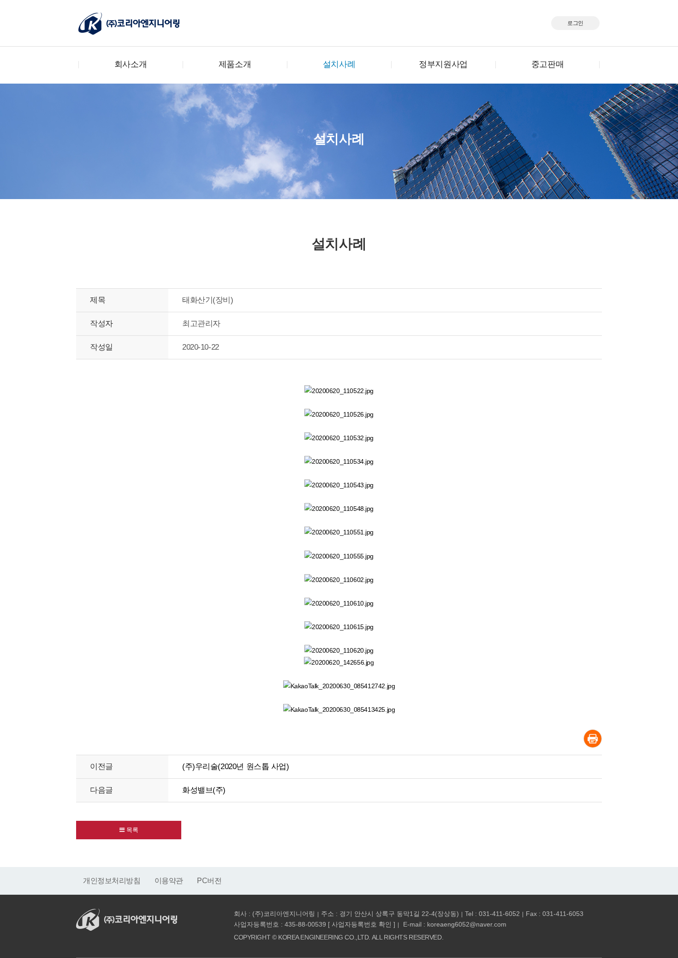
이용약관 (169, 881)
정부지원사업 (443, 64)
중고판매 (547, 64)
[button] (128, 830)
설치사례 (339, 64)
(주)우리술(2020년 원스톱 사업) (235, 766)
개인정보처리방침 (112, 881)
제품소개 (235, 64)
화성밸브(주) (204, 790)
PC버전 (209, 881)
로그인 (575, 23)
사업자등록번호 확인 (362, 924)
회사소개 (130, 64)
